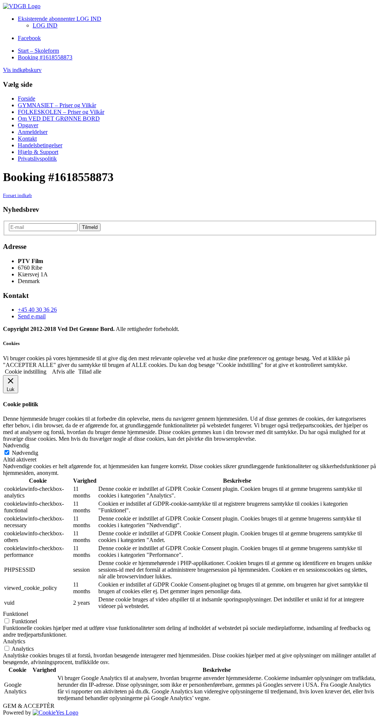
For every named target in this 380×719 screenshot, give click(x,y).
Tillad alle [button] (89, 371)
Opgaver (28, 125)
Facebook (29, 38)
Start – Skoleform (38, 50)
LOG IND (45, 25)
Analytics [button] (14, 641)
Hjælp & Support (38, 152)
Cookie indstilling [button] (25, 371)
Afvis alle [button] (63, 371)
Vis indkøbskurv (22, 70)
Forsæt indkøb (17, 195)
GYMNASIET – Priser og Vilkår (57, 105)
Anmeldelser (33, 132)
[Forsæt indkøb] (21, 6)
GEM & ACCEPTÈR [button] (29, 706)
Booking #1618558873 (45, 57)
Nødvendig (25, 453)
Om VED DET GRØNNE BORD (59, 118)
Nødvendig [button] (16, 445)
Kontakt (27, 138)
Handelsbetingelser (40, 145)
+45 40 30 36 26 (37, 309)
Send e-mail (32, 316)
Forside (26, 98)
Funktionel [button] (15, 614)
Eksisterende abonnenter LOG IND (59, 19)
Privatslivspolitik (37, 158)
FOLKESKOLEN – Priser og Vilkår (61, 112)
